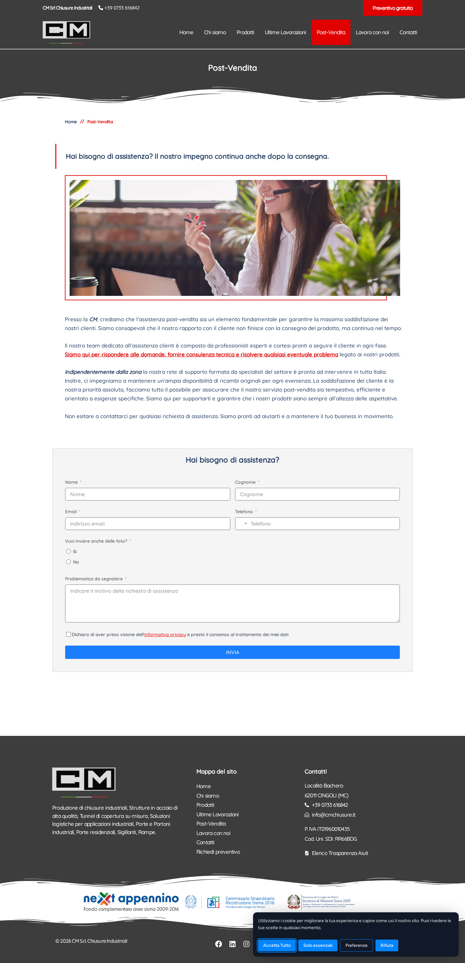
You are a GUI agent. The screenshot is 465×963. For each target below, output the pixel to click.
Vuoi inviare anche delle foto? (96, 541)
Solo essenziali (317, 945)
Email (71, 511)
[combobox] (242, 524)
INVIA (232, 652)
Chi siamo (207, 795)
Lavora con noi (213, 833)
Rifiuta (387, 945)
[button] (392, 8)
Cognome (245, 482)
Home (203, 786)
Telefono (244, 511)
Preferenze (356, 945)
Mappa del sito (216, 771)
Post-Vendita (211, 823)
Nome (71, 482)
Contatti (205, 842)
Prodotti (205, 804)
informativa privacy (165, 634)
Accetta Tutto (277, 945)
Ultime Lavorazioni (217, 814)
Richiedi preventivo (218, 851)
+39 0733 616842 (122, 8)
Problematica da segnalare (94, 579)
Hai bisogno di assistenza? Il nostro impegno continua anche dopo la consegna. (197, 156)
